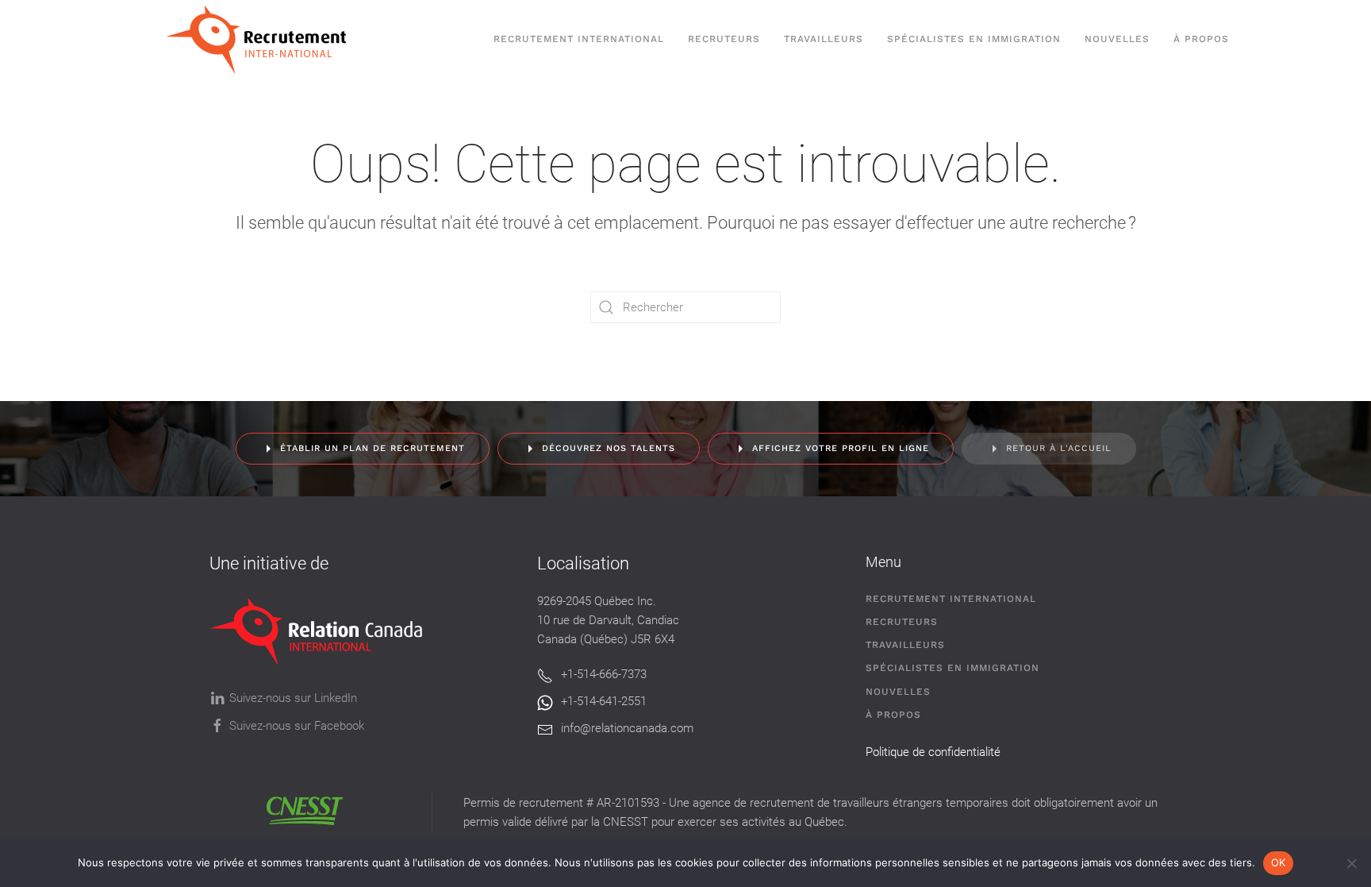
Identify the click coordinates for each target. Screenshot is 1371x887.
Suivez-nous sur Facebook (296, 726)
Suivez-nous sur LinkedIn (293, 698)
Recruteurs (902, 621)
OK (1278, 862)
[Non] (1351, 863)
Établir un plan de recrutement (372, 448)
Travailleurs (823, 38)
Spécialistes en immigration (952, 667)
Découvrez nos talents (608, 448)
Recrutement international (578, 38)
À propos (1201, 38)
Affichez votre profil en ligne (840, 448)
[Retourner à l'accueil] (263, 39)
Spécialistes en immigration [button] (974, 38)
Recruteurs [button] (724, 38)
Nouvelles (1117, 38)
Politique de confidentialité (933, 752)
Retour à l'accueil (1059, 448)
